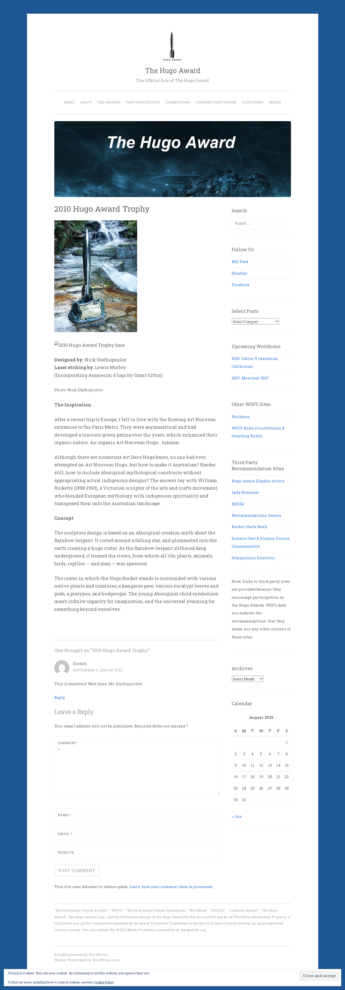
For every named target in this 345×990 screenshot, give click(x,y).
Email (65, 834)
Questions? (253, 102)
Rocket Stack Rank (249, 526)
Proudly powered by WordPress (81, 955)
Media (275, 102)
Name (64, 815)
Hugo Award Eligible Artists (258, 480)
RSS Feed (240, 261)
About (86, 102)
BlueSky (239, 273)
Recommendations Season (257, 515)
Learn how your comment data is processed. (171, 886)
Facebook (241, 284)
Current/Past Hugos (216, 102)
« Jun (237, 816)
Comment (67, 746)
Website (66, 852)
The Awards (109, 102)
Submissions (178, 102)
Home (69, 102)
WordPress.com (105, 960)
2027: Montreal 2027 (250, 377)
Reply (59, 697)
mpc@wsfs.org (193, 930)
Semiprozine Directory (253, 557)
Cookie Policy (104, 982)
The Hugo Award (172, 70)
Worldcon (241, 416)
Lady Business (245, 492)
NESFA (238, 503)
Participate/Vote (143, 102)
